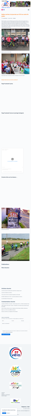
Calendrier (3, 392)
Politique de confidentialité (6, 394)
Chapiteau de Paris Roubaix (13, 311)
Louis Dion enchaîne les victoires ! (7, 292)
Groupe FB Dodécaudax (5, 229)
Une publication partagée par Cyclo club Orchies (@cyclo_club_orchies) (12, 171)
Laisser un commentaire (5, 334)
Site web (22, 320)
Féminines (14, 18)
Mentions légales (4, 395)
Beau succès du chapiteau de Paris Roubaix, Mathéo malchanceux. (17, 308)
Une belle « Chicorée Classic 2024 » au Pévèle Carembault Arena (19, 303)
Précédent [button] (2, 247)
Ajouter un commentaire (5, 323)
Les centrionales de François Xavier (7, 298)
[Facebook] (4, 9)
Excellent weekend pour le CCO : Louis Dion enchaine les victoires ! (12, 296)
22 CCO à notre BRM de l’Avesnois (10, 309)
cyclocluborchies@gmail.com (25, 410)
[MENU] (28, 10)
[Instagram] (2, 9)
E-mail (13, 320)
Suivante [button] (28, 247)
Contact (3, 393)
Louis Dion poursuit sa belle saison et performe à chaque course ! (12, 290)
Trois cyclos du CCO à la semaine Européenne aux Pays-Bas (11, 294)
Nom (3, 320)
